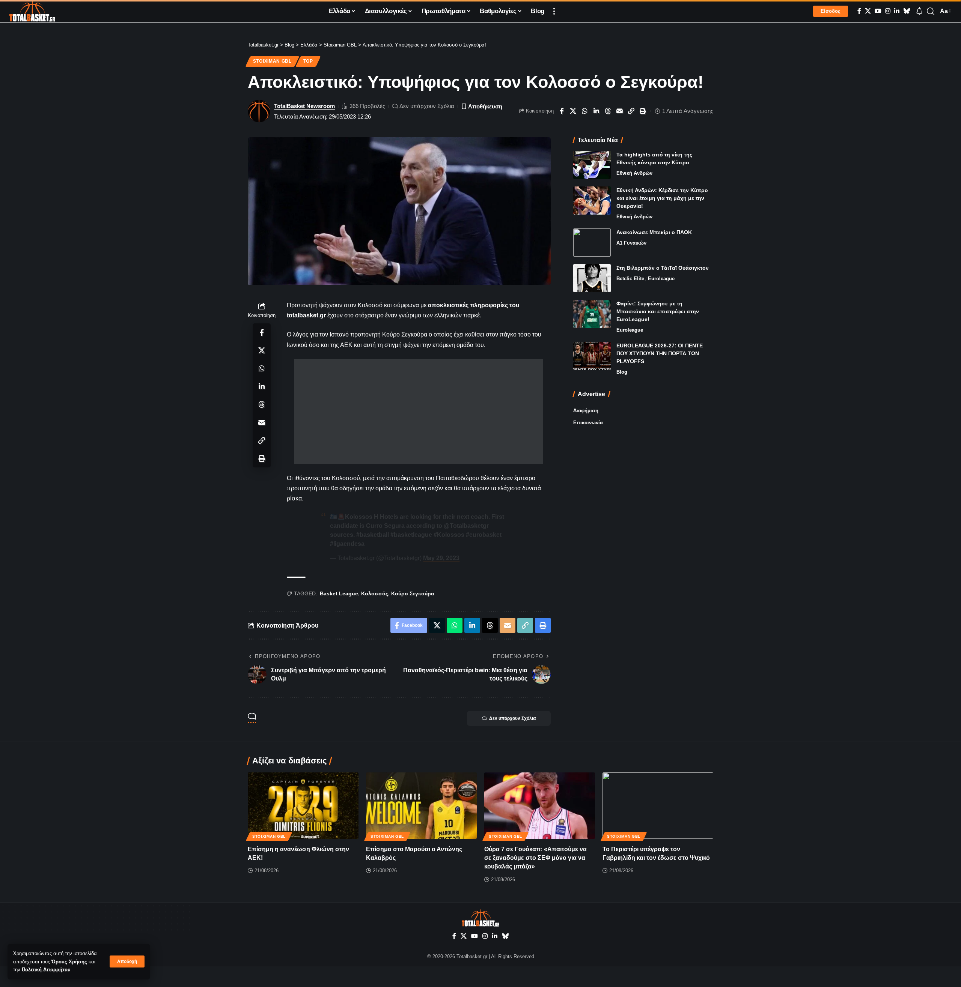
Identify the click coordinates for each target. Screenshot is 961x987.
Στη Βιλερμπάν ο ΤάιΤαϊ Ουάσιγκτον (662, 268)
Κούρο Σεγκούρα (412, 593)
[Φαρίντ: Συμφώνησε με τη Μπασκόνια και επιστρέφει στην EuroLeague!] (592, 314)
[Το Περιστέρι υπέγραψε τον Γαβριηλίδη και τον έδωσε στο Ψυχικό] (658, 805)
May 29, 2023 (441, 558)
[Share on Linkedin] (596, 111)
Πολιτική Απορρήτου (46, 969)
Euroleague (661, 278)
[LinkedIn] (896, 11)
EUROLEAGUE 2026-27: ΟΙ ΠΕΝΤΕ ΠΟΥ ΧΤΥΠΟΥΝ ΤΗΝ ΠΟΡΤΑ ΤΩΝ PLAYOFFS (659, 353)
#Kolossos (449, 535)
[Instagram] (887, 11)
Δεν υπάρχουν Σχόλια (426, 106)
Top (308, 61)
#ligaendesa (347, 544)
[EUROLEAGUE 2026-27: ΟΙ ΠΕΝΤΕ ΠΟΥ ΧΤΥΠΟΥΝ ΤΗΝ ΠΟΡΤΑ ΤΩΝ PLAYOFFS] (592, 356)
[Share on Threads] (608, 111)
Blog (621, 372)
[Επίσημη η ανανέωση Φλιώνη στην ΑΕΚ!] (303, 805)
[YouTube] (878, 11)
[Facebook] (859, 11)
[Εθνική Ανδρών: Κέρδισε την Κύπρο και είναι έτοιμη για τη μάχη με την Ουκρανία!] (592, 200)
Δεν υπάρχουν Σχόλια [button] (512, 718)
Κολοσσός (374, 593)
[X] (868, 11)
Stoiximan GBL (272, 61)
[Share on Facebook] (561, 111)
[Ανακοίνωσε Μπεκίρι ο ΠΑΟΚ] (592, 242)
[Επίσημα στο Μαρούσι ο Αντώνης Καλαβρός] (421, 805)
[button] (127, 961)
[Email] (620, 111)
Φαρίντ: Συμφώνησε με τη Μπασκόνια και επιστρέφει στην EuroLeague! (657, 311)
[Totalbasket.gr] (32, 11)
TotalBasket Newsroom (304, 106)
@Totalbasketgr (466, 526)
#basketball (372, 535)
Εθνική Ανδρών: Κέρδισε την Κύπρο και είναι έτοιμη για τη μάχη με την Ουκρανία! (662, 198)
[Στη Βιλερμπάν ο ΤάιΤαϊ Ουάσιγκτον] (592, 278)
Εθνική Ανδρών (634, 173)
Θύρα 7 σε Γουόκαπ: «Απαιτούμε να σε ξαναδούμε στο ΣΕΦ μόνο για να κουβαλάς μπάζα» (535, 858)
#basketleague (411, 535)
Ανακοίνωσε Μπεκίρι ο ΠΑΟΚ (654, 232)
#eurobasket (484, 535)
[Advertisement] (418, 411)
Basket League (339, 593)
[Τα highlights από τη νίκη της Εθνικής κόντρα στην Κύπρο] (592, 165)
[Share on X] (573, 111)
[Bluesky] (906, 11)
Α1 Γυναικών (631, 243)
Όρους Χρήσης (69, 961)
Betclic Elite (630, 278)
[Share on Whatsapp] (585, 111)
